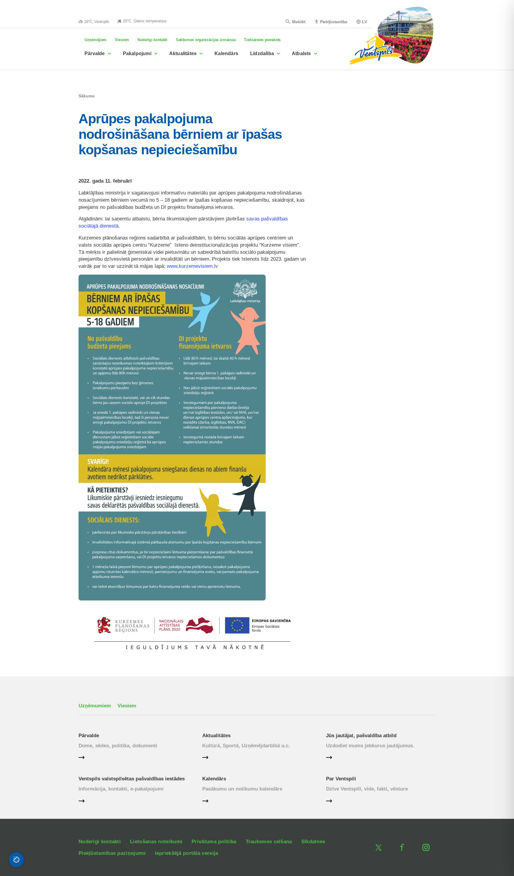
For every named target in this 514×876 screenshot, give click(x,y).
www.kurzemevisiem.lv (192, 266)
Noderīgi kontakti (152, 40)
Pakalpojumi (137, 53)
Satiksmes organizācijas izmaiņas (206, 40)
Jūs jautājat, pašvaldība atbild (361, 735)
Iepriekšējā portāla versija (186, 853)
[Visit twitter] (378, 847)
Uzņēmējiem (95, 40)
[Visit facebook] (402, 847)
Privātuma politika (214, 841)
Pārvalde (94, 53)
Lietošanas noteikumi (156, 841)
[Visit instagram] (425, 847)
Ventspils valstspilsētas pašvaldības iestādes (132, 778)
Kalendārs (226, 53)
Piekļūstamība (333, 21)
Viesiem (122, 40)
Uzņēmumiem (95, 705)
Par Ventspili (341, 778)
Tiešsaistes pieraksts (262, 40)
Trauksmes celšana (269, 841)
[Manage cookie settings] (16, 859)
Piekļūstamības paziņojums (112, 853)
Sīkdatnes (313, 841)
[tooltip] (141, 21)
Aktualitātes (183, 53)
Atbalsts (301, 53)
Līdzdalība (262, 53)
